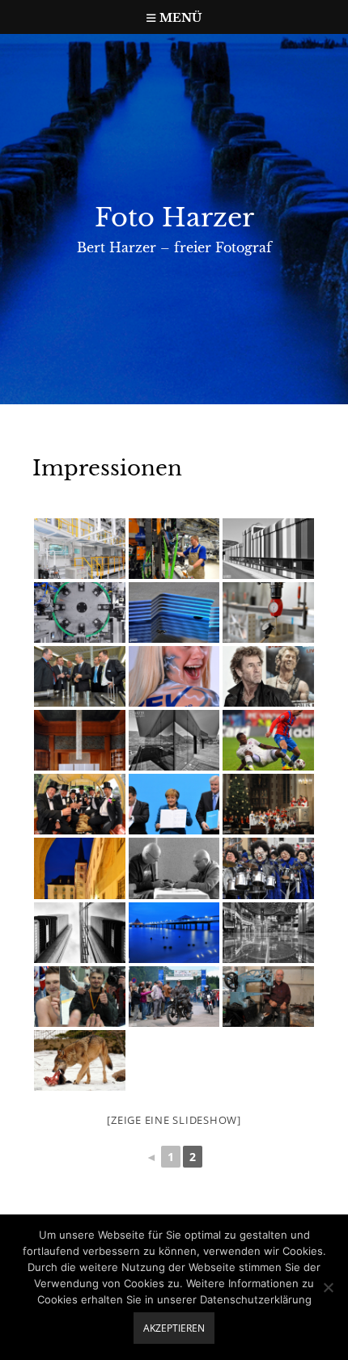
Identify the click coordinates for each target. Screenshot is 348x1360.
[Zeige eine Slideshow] (174, 1120)
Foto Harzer (174, 217)
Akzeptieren (174, 1328)
